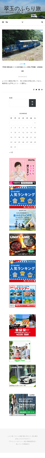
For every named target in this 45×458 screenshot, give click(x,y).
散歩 (24, 436)
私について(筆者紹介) (22, 444)
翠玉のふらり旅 (22, 8)
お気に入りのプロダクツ (22, 439)
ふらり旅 (22, 64)
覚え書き (35, 436)
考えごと (29, 436)
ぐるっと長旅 (18, 436)
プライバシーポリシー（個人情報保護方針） (23, 441)
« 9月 (11, 152)
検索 (10, 98)
